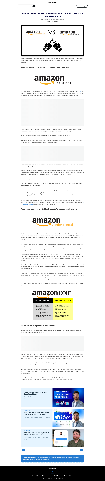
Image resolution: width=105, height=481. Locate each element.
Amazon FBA (61, 19)
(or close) (79, 91)
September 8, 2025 (27, 430)
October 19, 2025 (27, 410)
